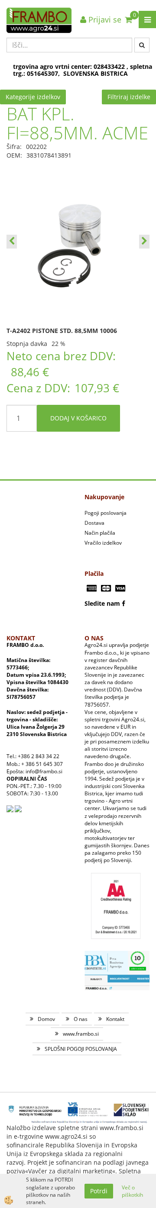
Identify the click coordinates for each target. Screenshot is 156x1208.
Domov (46, 1019)
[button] (144, 242)
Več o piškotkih (132, 1191)
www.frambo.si (81, 1033)
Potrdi (98, 1191)
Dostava (94, 522)
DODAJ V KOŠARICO (78, 418)
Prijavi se (103, 19)
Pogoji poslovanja (105, 513)
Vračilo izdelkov (103, 542)
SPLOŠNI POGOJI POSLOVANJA (81, 1049)
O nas (81, 1019)
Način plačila (99, 532)
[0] (128, 19)
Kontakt (115, 1019)
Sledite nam (102, 603)
